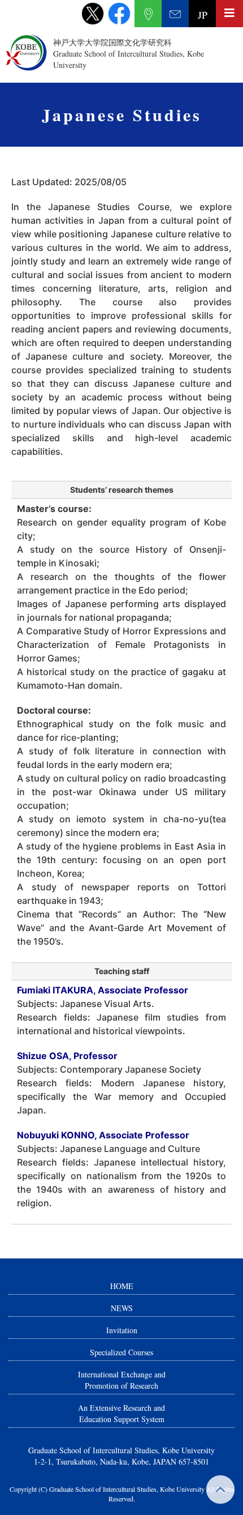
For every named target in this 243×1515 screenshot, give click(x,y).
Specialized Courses (121, 1352)
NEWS (122, 1308)
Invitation (121, 1330)
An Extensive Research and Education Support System (121, 1413)
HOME (121, 1286)
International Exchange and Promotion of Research (122, 1380)
